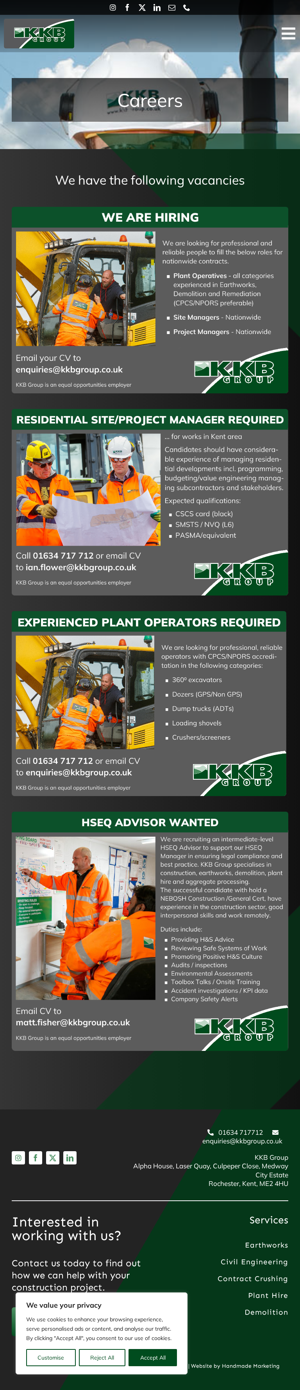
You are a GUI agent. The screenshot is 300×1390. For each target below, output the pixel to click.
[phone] (186, 7)
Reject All (102, 1357)
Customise (51, 1357)
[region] (102, 1333)
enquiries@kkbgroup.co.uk (242, 1141)
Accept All (153, 1357)
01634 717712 (240, 1132)
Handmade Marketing (251, 1366)
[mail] (171, 7)
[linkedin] (157, 7)
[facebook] (127, 7)
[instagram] (113, 7)
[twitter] (142, 7)
